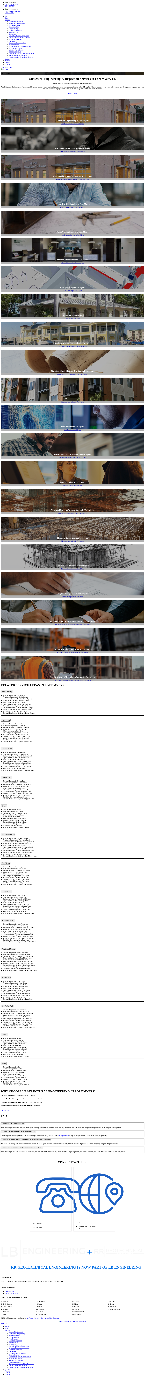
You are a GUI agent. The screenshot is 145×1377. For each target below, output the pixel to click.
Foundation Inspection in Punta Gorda (15, 983)
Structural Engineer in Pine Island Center (15, 952)
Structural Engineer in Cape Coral (13, 724)
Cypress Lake (6, 777)
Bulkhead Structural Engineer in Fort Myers (16, 879)
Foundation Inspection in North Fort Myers (16, 926)
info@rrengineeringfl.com (13, 11)
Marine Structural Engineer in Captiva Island (17, 766)
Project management (15, 52)
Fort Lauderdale (79, 1312)
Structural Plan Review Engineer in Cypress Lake (18, 799)
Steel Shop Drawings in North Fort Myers (16, 940)
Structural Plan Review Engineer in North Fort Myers (19, 942)
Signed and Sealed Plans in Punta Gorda (15, 986)
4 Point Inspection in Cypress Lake (14, 788)
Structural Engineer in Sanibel (12, 1038)
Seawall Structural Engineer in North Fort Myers (18, 935)
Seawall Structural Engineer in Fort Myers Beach (18, 849)
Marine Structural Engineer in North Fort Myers (18, 938)
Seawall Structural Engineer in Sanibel (15, 1049)
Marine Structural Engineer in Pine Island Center (18, 967)
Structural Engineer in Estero (12, 809)
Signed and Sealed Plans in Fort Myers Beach (17, 843)
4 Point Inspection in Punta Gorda (13, 988)
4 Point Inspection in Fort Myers (13, 874)
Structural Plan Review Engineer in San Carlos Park (19, 1027)
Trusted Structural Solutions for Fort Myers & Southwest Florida (72, 83)
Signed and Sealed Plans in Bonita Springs (16, 700)
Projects (7, 60)
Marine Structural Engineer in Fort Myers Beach (18, 852)
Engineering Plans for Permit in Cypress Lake (17, 784)
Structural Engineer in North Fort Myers (15, 924)
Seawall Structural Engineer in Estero (14, 820)
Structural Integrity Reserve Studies (20, 46)
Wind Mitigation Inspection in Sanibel (14, 1047)
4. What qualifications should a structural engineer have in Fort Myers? (22, 1148)
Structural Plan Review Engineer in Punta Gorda (18, 999)
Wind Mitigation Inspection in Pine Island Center (18, 961)
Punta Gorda (6, 978)
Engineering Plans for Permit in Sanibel (15, 1042)
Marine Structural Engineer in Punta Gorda (16, 995)
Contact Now (72, 93)
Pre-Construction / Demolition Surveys (21, 57)
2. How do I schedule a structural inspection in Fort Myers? (18, 1131)
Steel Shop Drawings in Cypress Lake (15, 797)
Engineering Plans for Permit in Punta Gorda (17, 985)
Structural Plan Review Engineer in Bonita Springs (19, 713)
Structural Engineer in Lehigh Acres (14, 895)
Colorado (41, 1312)
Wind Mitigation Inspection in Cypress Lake (16, 790)
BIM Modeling (13, 32)
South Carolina (7, 1306)
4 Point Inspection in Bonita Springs (14, 702)
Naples (112, 1301)
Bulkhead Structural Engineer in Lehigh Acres (17, 908)
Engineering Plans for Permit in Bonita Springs (17, 699)
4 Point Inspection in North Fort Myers (15, 931)
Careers (7, 59)
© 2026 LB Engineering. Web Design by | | (30, 1318)
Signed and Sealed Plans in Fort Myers (15, 872)
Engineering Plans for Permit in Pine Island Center (18, 956)
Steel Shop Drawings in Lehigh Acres (14, 911)
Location (78, 1223)
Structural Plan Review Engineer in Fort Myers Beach (19, 856)
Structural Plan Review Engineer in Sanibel (16, 1056)
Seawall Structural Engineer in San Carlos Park (17, 1020)
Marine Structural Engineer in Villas (14, 1081)
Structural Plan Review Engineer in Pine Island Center (20, 970)
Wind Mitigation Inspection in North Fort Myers (18, 933)
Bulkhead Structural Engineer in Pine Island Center (19, 965)
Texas (4, 1314)
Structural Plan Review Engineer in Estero (16, 827)
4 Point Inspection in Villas (11, 1074)
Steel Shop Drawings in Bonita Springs (15, 711)
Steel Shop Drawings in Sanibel (13, 1054)
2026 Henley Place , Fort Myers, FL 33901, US (86, 1227)
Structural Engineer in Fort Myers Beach (15, 838)
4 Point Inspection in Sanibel (12, 1045)
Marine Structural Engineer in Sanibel (14, 1052)
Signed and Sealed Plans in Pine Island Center (17, 958)
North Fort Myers (8, 920)
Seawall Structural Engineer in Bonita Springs (17, 706)
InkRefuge (30, 1318)
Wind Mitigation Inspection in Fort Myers (16, 876)
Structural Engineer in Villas (11, 1067)
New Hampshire (115, 1309)
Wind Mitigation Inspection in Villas (14, 1076)
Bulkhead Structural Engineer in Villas (15, 1079)
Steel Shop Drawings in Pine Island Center (16, 968)
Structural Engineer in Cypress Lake (14, 781)
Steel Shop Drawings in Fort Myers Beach (16, 854)
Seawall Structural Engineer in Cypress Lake (17, 791)
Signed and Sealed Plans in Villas (13, 1072)
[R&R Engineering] (11, 9)
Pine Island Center (8, 949)
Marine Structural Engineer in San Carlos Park (17, 1024)
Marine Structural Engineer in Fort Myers (16, 881)
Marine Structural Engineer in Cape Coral (16, 738)
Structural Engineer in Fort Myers (13, 867)
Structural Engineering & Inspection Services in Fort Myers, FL (72, 79)
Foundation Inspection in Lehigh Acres (15, 897)
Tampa (76, 1309)
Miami (76, 1304)
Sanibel (4, 1035)
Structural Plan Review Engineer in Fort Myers (17, 884)
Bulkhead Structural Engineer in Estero (15, 822)
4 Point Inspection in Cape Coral (13, 731)
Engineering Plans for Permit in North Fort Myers (18, 927)
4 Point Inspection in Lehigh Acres (13, 902)
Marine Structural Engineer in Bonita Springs (17, 709)
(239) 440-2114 (9, 13)
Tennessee (41, 1301)
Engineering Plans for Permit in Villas (14, 1070)
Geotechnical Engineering (17, 23)
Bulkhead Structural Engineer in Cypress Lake (17, 793)
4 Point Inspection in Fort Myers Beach (15, 845)
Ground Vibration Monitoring (18, 55)
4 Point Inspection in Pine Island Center (15, 960)
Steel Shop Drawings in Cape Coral (14, 740)
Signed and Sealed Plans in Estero (13, 815)
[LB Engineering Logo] (72, 1252)
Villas (4, 1063)
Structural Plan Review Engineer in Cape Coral (17, 741)
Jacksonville (42, 1314)
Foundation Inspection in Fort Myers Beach (16, 840)
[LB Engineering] (10, 2)
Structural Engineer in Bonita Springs (14, 695)
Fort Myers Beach (8, 834)
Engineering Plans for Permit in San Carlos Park (18, 1013)
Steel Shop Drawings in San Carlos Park (15, 1026)
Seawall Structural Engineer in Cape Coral (16, 734)
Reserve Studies (14, 44)
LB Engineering (6, 1277)
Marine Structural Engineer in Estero (14, 824)
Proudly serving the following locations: (14, 1297)
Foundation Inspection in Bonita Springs (15, 697)
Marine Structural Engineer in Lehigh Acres (16, 909)
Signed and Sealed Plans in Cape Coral (15, 729)
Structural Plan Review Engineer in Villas (16, 1085)
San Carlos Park (7, 1006)
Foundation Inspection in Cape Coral (14, 725)
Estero (4, 806)
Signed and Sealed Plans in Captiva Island (16, 758)
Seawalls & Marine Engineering (19, 36)
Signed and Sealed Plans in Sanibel (14, 1044)
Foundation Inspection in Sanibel (13, 1040)
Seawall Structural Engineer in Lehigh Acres (17, 906)
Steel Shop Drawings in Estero (12, 825)
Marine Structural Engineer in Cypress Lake (16, 795)
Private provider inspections (17, 43)
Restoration (12, 34)
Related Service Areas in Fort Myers (32, 685)
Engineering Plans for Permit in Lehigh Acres (17, 899)
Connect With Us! (72, 1162)
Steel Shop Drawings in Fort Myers (14, 883)
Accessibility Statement (52, 1318)
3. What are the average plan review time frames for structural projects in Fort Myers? (26, 1139)
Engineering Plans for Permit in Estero (15, 813)
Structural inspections (15, 39)
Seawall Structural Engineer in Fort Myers (16, 877)
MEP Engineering (14, 25)
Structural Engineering (16, 21)
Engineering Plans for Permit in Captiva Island (17, 756)
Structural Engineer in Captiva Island (14, 752)
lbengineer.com (64, 1135)
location (7, 64)
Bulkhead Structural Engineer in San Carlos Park (18, 1022)
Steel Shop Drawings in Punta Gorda (14, 997)
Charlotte (113, 1306)
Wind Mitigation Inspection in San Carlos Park (17, 1018)
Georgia (5, 1301)
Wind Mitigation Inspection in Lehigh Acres (16, 904)
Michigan (41, 1309)
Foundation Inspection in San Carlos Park (16, 1011)
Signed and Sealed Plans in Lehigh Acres (16, 901)
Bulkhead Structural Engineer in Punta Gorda (17, 994)
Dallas (112, 1304)
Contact (7, 62)
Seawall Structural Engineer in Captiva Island (17, 763)
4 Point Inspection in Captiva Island (14, 759)
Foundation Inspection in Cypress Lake (15, 783)
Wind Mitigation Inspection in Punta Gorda (16, 990)
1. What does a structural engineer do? (13, 1123)
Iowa (40, 1304)
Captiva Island (7, 749)
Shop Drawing (13, 28)
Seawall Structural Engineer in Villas (14, 1077)
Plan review (12, 41)
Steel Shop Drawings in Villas (12, 1083)
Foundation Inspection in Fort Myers (14, 868)
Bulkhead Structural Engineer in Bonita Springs (18, 708)
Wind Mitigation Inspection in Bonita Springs (17, 704)
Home (7, 16)
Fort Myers (6, 73)
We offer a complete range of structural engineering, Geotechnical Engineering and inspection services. (33, 1281)
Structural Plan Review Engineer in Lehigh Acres (18, 913)
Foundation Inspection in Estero (13, 811)
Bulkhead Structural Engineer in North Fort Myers (18, 936)
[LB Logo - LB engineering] (8, 67)
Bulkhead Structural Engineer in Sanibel (15, 1051)
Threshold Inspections (15, 30)
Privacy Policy (39, 1318)
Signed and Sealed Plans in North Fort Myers (17, 929)
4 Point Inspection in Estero (11, 817)
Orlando (77, 1306)
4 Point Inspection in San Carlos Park (14, 1017)
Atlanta (76, 1301)
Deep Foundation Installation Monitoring (21, 53)
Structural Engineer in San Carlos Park (15, 1010)
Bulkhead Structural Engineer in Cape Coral (16, 736)
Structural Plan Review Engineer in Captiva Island (18, 770)
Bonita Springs (7, 692)
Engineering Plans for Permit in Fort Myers (16, 870)
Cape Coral (6, 720)
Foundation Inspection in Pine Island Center (16, 954)
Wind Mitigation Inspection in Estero (14, 818)
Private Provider (14, 27)
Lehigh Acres (6, 892)
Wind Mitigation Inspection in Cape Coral (16, 733)
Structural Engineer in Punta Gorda (14, 981)
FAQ (4, 1115)
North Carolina (7, 1304)
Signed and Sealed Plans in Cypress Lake (16, 786)
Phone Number (37, 1224)
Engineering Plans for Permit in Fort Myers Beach (18, 842)
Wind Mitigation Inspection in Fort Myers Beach (18, 847)
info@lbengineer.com (11, 4)
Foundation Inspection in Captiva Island (15, 754)
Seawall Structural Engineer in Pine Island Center (18, 963)
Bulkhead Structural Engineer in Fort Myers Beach (19, 850)
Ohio (40, 1306)
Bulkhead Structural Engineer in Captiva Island (17, 765)
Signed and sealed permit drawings (19, 37)
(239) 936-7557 (9, 6)
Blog (6, 18)
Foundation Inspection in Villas (12, 1069)
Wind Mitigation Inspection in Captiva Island (17, 761)
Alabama (5, 1309)
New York (6, 1312)
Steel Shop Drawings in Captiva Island (15, 768)
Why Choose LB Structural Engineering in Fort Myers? (48, 1091)
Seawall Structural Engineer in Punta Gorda (16, 992)
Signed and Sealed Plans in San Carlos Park (16, 1015)
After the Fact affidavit (16, 50)
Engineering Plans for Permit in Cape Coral (16, 727)
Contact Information (8, 1288)
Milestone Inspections (15, 48)
